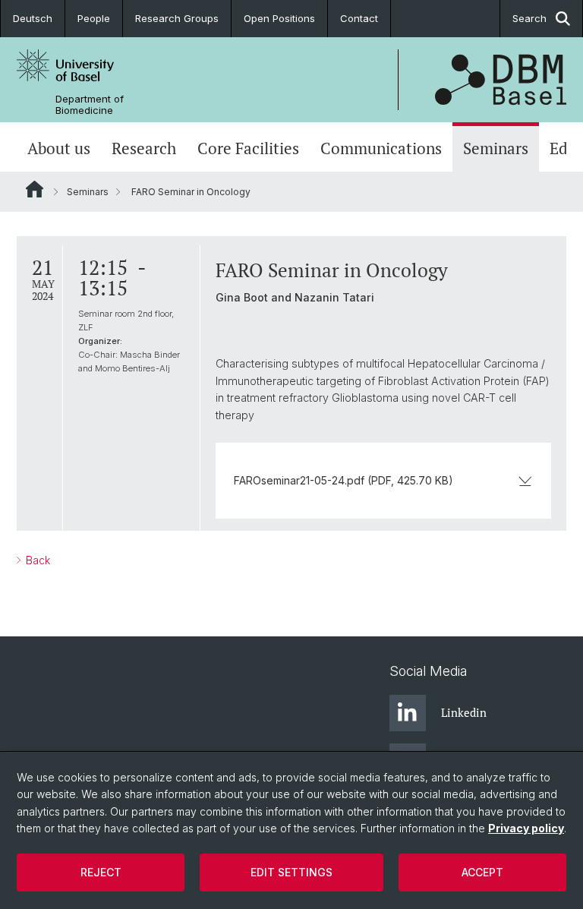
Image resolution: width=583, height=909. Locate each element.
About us (58, 148)
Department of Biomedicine (89, 104)
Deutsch (32, 18)
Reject (100, 872)
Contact (359, 18)
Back (36, 560)
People (93, 18)
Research (144, 148)
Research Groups (177, 18)
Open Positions (279, 18)
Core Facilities (248, 148)
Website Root (34, 189)
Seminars (495, 148)
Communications (381, 148)
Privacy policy (526, 828)
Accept (482, 872)
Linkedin (464, 712)
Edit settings (291, 872)
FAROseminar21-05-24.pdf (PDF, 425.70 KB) (343, 480)
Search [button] (529, 18)
